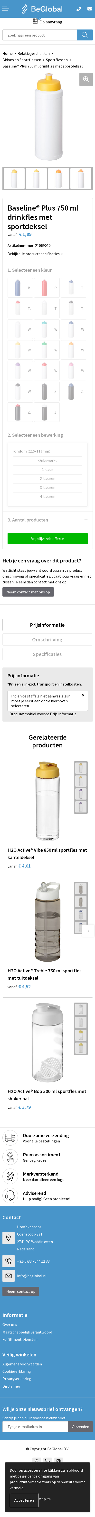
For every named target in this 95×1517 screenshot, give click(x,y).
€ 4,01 (19, 866)
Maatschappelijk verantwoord (27, 1332)
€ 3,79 (19, 1107)
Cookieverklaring (16, 1371)
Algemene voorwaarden (22, 1364)
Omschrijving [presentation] (47, 639)
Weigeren (45, 1499)
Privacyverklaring (16, 1378)
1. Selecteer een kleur (30, 270)
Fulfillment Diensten (20, 1339)
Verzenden (80, 1426)
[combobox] (39, 34)
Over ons (9, 1324)
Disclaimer (11, 1386)
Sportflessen (57, 59)
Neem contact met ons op (28, 591)
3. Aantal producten (28, 520)
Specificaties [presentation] (47, 654)
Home (7, 53)
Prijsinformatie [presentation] (47, 624)
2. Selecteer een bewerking (35, 435)
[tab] (47, 625)
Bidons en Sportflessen (21, 59)
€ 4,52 (19, 986)
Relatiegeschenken (34, 53)
